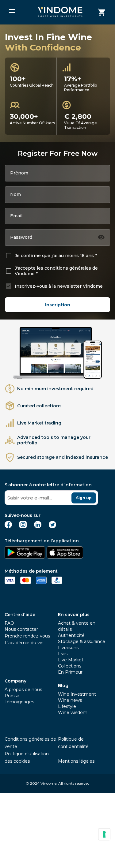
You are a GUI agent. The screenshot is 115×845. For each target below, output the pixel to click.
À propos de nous (23, 689)
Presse (12, 695)
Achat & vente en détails (76, 626)
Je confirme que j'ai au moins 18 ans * (56, 255)
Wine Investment (77, 694)
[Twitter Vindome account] (52, 526)
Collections (69, 666)
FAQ (9, 623)
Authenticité (71, 635)
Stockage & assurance (81, 641)
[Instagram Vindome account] (23, 526)
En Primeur (70, 672)
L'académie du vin (24, 642)
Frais (62, 653)
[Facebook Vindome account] (8, 526)
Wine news (70, 700)
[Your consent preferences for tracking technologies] (104, 834)
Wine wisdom (72, 712)
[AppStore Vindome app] (64, 557)
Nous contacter (21, 629)
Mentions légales (76, 761)
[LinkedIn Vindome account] (37, 526)
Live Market (70, 660)
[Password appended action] (101, 237)
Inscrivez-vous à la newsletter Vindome (59, 286)
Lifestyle (67, 706)
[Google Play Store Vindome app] (25, 557)
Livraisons (68, 647)
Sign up (84, 497)
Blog (63, 685)
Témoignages (19, 702)
